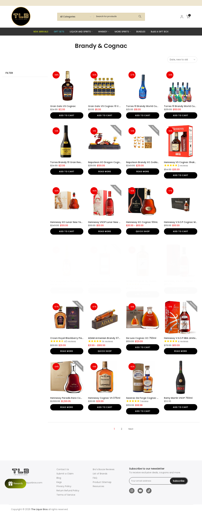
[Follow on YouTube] (140, 490)
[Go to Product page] (66, 85)
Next (130, 428)
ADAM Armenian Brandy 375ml (105, 338)
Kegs (59, 482)
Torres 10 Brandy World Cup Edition (146, 106)
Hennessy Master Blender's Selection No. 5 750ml (116, 281)
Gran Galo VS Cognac (63, 106)
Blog (58, 477)
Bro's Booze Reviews (103, 469)
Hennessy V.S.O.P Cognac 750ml (182, 281)
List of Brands (100, 473)
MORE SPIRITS (122, 31)
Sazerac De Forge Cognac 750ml (145, 398)
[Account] (182, 17)
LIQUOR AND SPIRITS (80, 31)
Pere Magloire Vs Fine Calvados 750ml (72, 281)
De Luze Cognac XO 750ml (141, 338)
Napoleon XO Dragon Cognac (105, 162)
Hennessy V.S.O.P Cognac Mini (181, 222)
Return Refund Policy (67, 490)
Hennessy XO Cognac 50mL (142, 222)
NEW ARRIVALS (40, 31)
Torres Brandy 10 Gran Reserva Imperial (73, 162)
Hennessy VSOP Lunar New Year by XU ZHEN (112, 222)
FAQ (95, 477)
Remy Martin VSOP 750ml (178, 398)
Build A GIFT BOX (160, 31)
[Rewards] (15, 483)
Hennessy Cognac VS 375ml (104, 398)
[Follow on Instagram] (131, 490)
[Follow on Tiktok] (149, 490)
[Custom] (140, 16)
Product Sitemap (102, 482)
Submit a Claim (65, 473)
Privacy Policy (63, 486)
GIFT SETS (59, 31)
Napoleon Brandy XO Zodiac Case (145, 162)
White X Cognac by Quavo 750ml (145, 281)
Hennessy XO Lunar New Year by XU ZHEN (73, 222)
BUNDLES (140, 31)
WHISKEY (102, 31)
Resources (98, 486)
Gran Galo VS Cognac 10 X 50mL (106, 106)
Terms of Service (65, 494)
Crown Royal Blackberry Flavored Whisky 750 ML (78, 338)
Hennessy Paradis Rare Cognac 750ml (72, 398)
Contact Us (62, 469)
